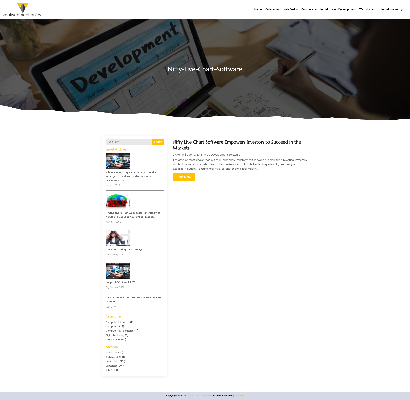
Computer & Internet (314, 9)
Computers (112, 326)
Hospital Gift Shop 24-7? (120, 282)
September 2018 (115, 365)
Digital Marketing (115, 335)
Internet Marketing (391, 9)
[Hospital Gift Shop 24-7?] (118, 271)
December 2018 (114, 361)
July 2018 (110, 370)
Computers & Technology (120, 330)
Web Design (290, 9)
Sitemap (239, 395)
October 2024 (113, 357)
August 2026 (113, 352)
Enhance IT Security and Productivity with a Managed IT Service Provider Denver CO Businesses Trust (131, 176)
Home (258, 9)
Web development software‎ (222, 155)
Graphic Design (114, 339)
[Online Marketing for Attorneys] (118, 238)
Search (158, 141)
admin (180, 155)
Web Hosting (367, 9)
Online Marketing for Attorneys (124, 249)
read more (184, 177)
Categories (272, 9)
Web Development (344, 9)
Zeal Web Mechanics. (200, 395)
